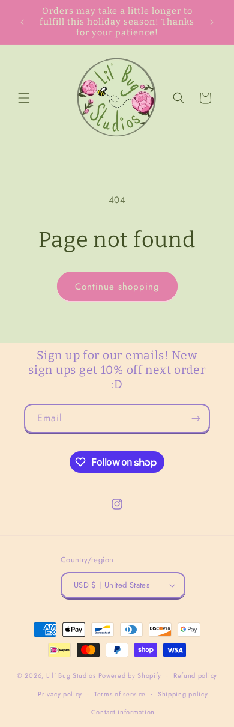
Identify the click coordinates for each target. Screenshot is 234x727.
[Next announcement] (212, 22)
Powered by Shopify (130, 675)
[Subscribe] (195, 418)
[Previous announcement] (22, 22)
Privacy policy (60, 694)
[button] (24, 98)
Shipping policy (183, 694)
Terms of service (120, 694)
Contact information (123, 712)
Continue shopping (117, 286)
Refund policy (195, 675)
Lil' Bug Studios (71, 675)
